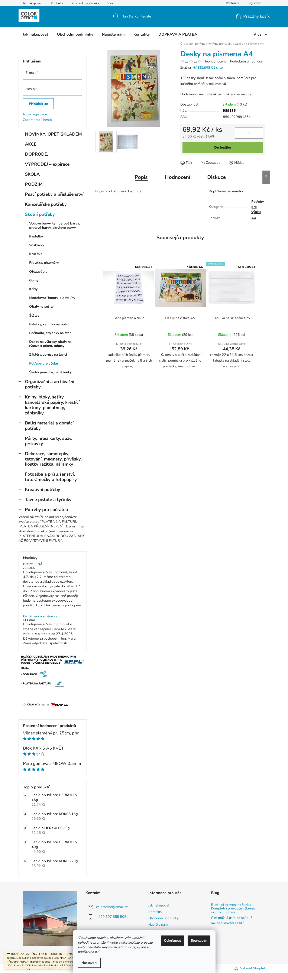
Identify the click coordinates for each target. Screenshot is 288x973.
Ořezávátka (38, 271)
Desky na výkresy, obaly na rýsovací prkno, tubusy (50, 343)
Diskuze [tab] (216, 177)
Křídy (33, 289)
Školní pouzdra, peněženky (50, 372)
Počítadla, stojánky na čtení (50, 333)
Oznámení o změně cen (41, 616)
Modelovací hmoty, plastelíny (52, 297)
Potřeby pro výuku (43, 363)
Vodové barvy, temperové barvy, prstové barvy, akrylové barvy (54, 225)
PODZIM (34, 184)
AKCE (30, 144)
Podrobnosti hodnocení (247, 61)
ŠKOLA (32, 174)
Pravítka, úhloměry (44, 262)
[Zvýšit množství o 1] (260, 133)
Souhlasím (199, 940)
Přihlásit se (38, 103)
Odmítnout (172, 940)
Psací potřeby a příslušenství (54, 194)
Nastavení (89, 962)
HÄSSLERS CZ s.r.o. (208, 67)
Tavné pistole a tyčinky (48, 499)
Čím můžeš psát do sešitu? (231, 918)
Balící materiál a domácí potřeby (49, 425)
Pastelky (36, 236)
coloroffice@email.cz (112, 907)
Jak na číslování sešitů (227, 923)
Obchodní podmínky (85, 3)
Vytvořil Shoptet (252, 968)
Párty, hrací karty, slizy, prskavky (48, 441)
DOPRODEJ (37, 154)
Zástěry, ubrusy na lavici (48, 354)
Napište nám (158, 924)
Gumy (33, 280)
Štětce (34, 315)
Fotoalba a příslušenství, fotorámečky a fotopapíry (51, 476)
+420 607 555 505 (111, 916)
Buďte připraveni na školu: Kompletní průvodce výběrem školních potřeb (233, 908)
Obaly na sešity (41, 306)
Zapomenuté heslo (37, 119)
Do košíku (222, 147)
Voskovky (36, 245)
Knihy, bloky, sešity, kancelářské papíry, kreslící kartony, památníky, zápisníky (52, 405)
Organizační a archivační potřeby (49, 384)
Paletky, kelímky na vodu (48, 324)
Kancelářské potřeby (46, 204)
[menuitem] (35, 34)
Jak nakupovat (32, 3)
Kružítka (35, 254)
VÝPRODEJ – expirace (47, 164)
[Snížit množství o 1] (238, 133)
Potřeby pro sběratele (47, 510)
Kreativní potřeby (42, 489)
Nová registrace (35, 114)
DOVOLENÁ (33, 564)
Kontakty (57, 3)
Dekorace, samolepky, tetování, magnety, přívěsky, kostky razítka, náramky (53, 459)
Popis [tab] (141, 177)
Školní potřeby (40, 214)
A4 (253, 218)
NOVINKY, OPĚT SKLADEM (53, 134)
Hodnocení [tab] (177, 177)
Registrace (254, 3)
